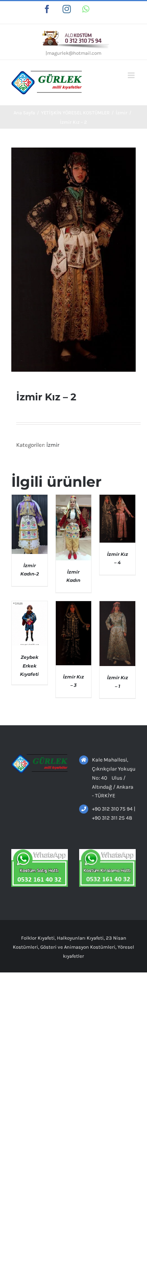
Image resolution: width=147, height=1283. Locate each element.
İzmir (52, 445)
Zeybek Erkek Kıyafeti (29, 665)
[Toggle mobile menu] (132, 75)
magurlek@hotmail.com (74, 53)
